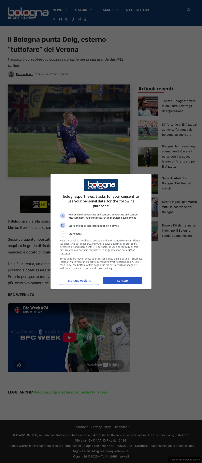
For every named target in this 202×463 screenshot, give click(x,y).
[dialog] (101, 231)
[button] (101, 234)
